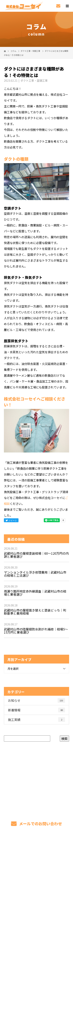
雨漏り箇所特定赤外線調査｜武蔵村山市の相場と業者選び (35, 593)
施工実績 (35, 719)
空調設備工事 (36, 875)
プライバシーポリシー (36, 988)
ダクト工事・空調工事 (30, 50)
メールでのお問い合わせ (40, 823)
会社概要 (36, 930)
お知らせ (35, 700)
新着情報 (35, 710)
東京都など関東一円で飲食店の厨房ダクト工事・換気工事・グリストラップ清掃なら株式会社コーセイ (36, 982)
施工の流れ (36, 903)
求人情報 (36, 939)
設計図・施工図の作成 (36, 893)
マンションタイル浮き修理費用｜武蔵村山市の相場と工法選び (35, 574)
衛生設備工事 (36, 884)
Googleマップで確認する (36, 965)
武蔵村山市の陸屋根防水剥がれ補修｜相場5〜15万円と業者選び (36, 631)
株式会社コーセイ (36, 948)
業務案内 (36, 866)
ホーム (36, 848)
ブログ (36, 921)
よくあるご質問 (36, 912)
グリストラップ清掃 (36, 857)
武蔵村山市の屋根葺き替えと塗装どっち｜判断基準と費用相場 (35, 612)
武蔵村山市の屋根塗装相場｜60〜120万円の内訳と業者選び (36, 555)
